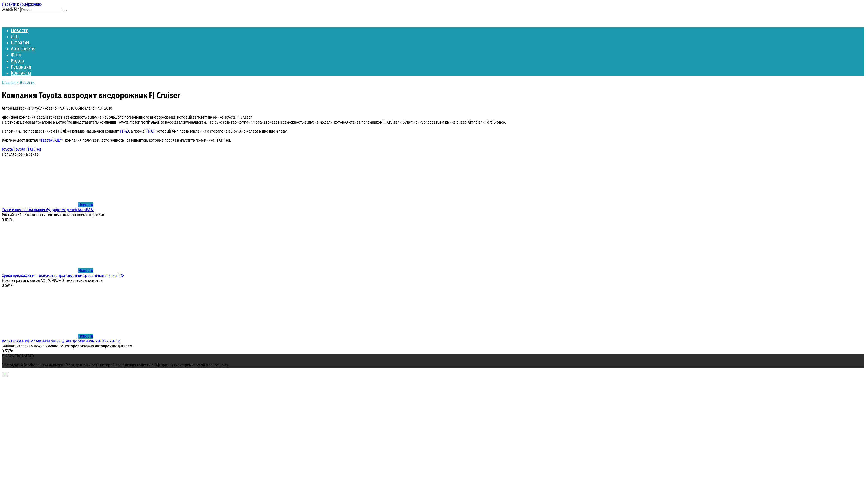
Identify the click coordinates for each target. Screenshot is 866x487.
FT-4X (124, 131)
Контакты (21, 73)
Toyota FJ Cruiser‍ (27, 149)
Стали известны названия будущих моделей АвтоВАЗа (48, 209)
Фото (16, 55)
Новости (19, 30)
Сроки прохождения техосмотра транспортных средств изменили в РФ (63, 275)
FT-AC (150, 131)
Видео (17, 61)
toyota (7, 149)
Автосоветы (23, 49)
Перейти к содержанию (22, 4)
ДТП (15, 36)
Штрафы (20, 42)
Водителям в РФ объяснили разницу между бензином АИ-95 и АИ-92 (61, 341)
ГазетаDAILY (51, 140)
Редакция (21, 67)
